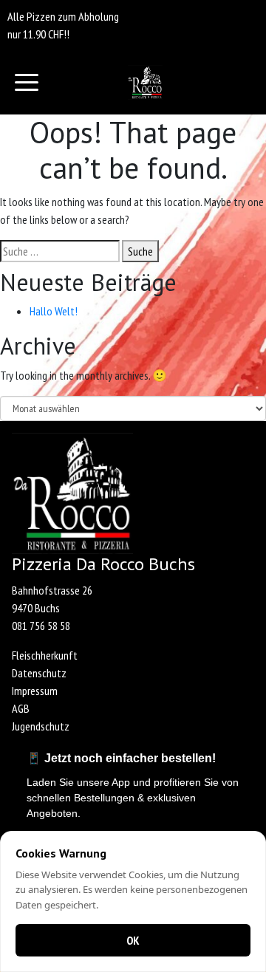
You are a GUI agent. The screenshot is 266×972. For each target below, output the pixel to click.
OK (133, 940)
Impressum (35, 690)
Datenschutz (39, 672)
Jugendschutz (40, 726)
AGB (21, 708)
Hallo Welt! (54, 311)
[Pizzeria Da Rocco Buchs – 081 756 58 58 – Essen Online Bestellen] (145, 82)
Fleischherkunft (45, 655)
